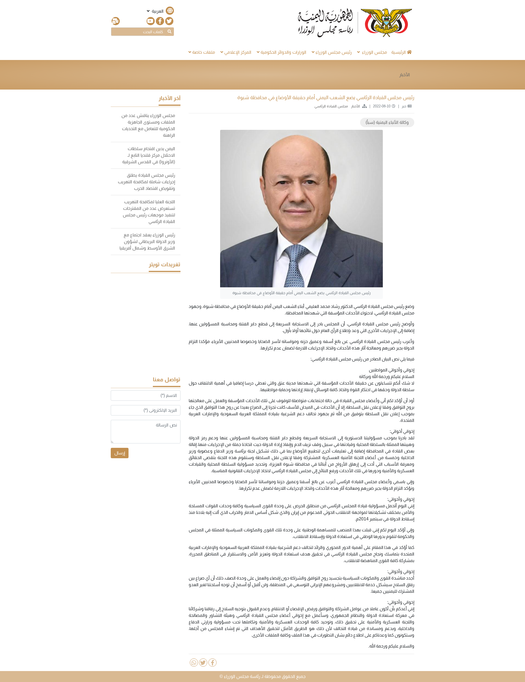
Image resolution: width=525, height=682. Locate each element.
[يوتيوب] (150, 21)
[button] (160, 11)
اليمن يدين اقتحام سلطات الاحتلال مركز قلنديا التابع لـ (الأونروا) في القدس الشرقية (148, 155)
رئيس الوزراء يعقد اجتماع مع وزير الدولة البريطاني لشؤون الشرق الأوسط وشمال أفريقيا (147, 241)
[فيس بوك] (160, 21)
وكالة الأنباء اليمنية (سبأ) (387, 122)
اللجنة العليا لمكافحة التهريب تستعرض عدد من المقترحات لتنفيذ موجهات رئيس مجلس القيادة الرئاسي (149, 211)
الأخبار (404, 74)
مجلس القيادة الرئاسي (330, 106)
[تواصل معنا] (115, 21)
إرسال (119, 453)
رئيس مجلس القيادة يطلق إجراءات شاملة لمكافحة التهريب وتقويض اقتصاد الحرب (146, 182)
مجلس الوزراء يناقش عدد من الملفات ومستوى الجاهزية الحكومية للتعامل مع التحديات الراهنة (148, 125)
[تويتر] (169, 21)
